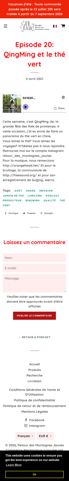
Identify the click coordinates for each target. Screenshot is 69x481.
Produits (34, 370)
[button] (55, 26)
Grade (31, 190)
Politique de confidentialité (34, 400)
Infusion (46, 190)
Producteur (12, 200)
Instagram (36, 426)
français (23, 436)
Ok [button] (34, 474)
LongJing (35, 195)
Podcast (52, 195)
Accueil (34, 364)
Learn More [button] (14, 464)
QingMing (32, 200)
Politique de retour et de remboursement (34, 406)
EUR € (43, 436)
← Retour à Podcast (34, 337)
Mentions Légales (34, 411)
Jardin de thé (13, 195)
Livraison (34, 381)
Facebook (36, 420)
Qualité (50, 200)
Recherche (34, 375)
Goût (18, 190)
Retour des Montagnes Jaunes (41, 445)
